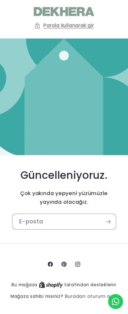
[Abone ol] (108, 222)
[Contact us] (115, 301)
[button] (64, 25)
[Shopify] (51, 285)
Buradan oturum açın (91, 296)
